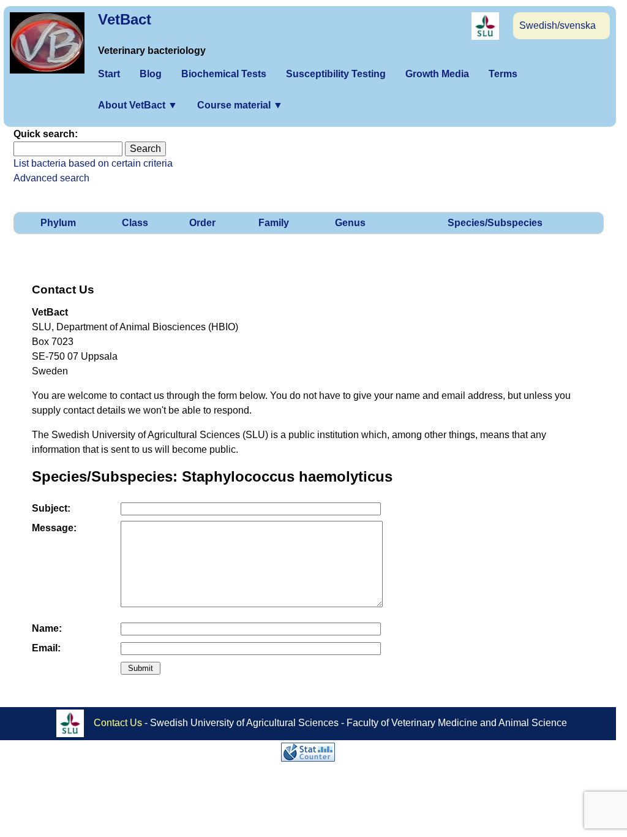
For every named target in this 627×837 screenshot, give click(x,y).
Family (273, 223)
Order (202, 223)
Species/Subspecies (495, 223)
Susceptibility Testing (336, 74)
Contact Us (118, 722)
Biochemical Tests (223, 74)
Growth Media (437, 74)
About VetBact (138, 105)
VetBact (124, 19)
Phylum (58, 223)
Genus (350, 223)
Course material (240, 105)
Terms (503, 74)
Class (135, 223)
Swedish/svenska (557, 25)
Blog (151, 74)
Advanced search (51, 178)
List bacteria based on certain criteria (93, 163)
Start (109, 74)
